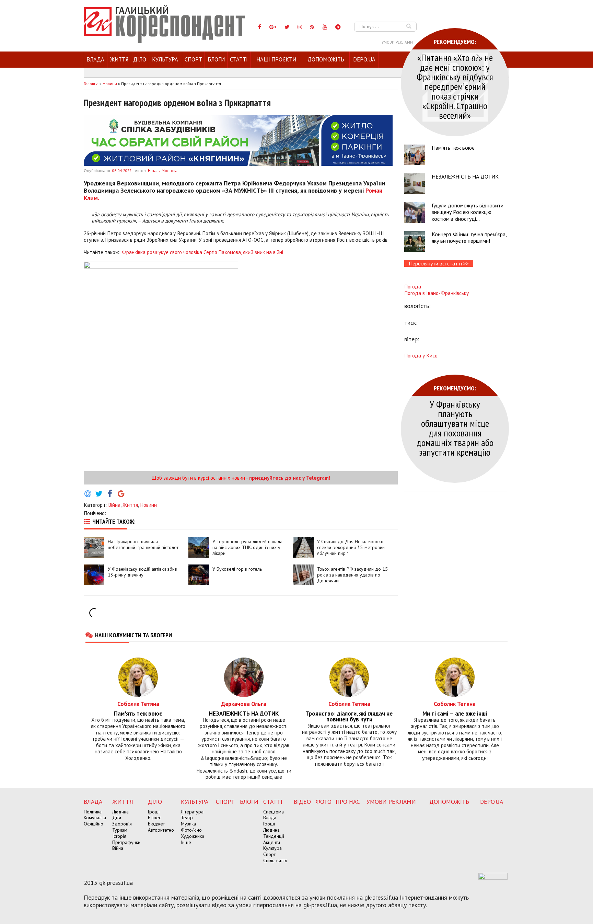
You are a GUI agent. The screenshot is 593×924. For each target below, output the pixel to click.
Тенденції (273, 836)
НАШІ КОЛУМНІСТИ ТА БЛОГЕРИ (133, 635)
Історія (119, 836)
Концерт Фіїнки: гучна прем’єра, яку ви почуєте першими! (469, 237)
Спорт (193, 59)
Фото (324, 801)
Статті (239, 59)
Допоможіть (325, 59)
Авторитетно (161, 830)
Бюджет (156, 824)
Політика (93, 812)
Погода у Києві (421, 355)
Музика (188, 824)
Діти (116, 817)
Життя (119, 59)
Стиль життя (275, 860)
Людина (120, 812)
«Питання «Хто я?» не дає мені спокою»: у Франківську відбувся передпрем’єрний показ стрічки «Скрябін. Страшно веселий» (455, 86)
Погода (412, 286)
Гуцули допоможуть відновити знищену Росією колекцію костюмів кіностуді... (467, 212)
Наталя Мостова (162, 170)
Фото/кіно (191, 830)
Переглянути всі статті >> (439, 263)
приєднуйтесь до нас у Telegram (289, 477)
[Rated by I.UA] (493, 877)
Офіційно (93, 824)
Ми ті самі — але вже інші (454, 714)
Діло (139, 59)
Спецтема (273, 812)
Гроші (154, 812)
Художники (192, 836)
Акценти (271, 842)
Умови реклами (397, 42)
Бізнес (154, 817)
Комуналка (95, 817)
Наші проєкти (276, 59)
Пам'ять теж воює (453, 147)
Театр (187, 817)
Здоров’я (122, 824)
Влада (95, 59)
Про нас (348, 801)
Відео (302, 801)
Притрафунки (126, 842)
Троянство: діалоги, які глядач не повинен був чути (349, 716)
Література (192, 812)
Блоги (216, 59)
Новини (148, 504)
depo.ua (364, 59)
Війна (114, 504)
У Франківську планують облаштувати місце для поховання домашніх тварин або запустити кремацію (455, 428)
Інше (186, 842)
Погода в (436, 292)
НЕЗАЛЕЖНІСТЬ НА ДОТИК (465, 176)
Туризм (119, 830)
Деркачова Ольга (243, 703)
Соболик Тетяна (138, 703)
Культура (165, 59)
